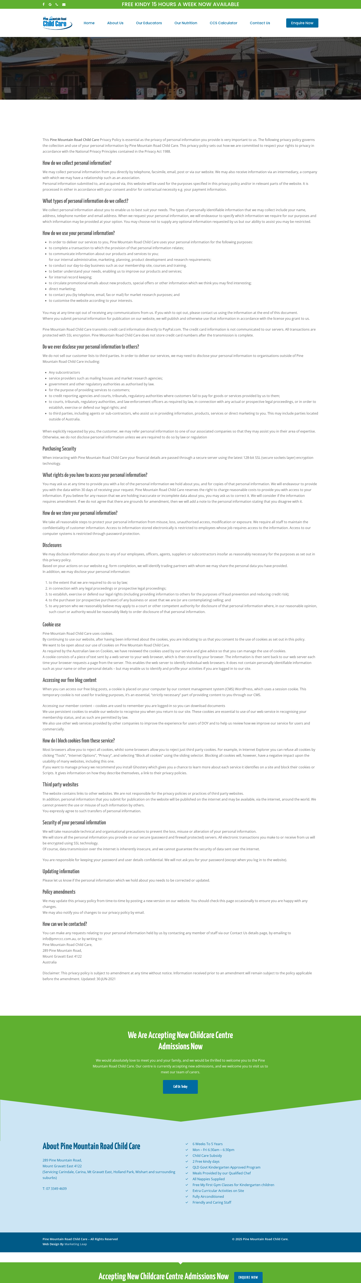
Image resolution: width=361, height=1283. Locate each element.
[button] (180, 1087)
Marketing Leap (76, 1244)
